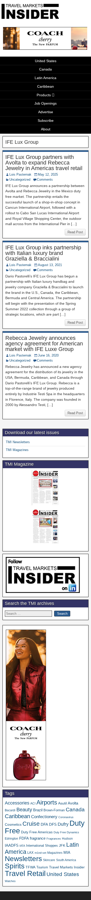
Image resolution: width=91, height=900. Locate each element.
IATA (22, 845)
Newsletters (23, 859)
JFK (62, 845)
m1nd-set (40, 852)
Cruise (31, 823)
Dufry (63, 824)
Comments (45, 179)
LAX (30, 853)
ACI (32, 803)
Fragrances (54, 838)
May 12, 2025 (48, 174)
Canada (45, 69)
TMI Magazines (17, 450)
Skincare (49, 860)
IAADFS (11, 845)
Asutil (62, 803)
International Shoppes (42, 845)
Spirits (15, 866)
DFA (44, 824)
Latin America (45, 78)
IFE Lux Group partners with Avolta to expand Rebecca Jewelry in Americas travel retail (43, 162)
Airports (46, 802)
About (45, 129)
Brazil (37, 810)
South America (66, 860)
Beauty (24, 809)
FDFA (24, 838)
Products (44, 95)
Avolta (73, 803)
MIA (66, 852)
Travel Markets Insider (67, 867)
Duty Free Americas (37, 832)
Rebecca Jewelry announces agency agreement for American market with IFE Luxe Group (44, 343)
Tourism (42, 867)
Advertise (45, 112)
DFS (53, 824)
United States (45, 61)
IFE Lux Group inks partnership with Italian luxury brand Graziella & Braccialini (43, 253)
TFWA (30, 867)
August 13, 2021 (50, 265)
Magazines (54, 853)
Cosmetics (13, 824)
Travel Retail (25, 873)
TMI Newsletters (18, 442)
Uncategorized (19, 179)
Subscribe (46, 121)
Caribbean (45, 86)
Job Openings (45, 103)
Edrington (11, 838)
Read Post (75, 232)
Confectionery (44, 816)
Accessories (17, 803)
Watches (10, 881)
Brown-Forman (54, 810)
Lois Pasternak (20, 174)
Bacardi (10, 810)
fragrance (38, 838)
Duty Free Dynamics (66, 832)
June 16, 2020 (48, 355)
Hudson (67, 838)
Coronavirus (66, 817)
